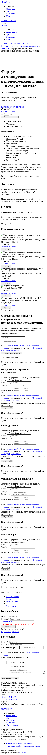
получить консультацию (11, 353)
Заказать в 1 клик (8, 111)
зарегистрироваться (10, 678)
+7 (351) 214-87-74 (9, 697)
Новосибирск (12, 601)
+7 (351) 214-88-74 (9, 699)
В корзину (6, 249)
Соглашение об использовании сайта (19, 744)
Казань (9, 599)
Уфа (8, 604)
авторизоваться (8, 627)
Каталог (13, 46)
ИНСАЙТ (23, 753)
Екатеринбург (12, 596)
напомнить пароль (9, 622)
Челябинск (11, 606)
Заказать (5, 570)
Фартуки (5, 48)
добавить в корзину (9, 117)
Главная (4, 46)
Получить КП (7, 408)
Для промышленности (29, 46)
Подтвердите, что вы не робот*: (15, 657)
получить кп (22, 44)
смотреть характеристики (12, 107)
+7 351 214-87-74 (8, 20)
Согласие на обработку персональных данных (23, 746)
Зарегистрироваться (10, 631)
